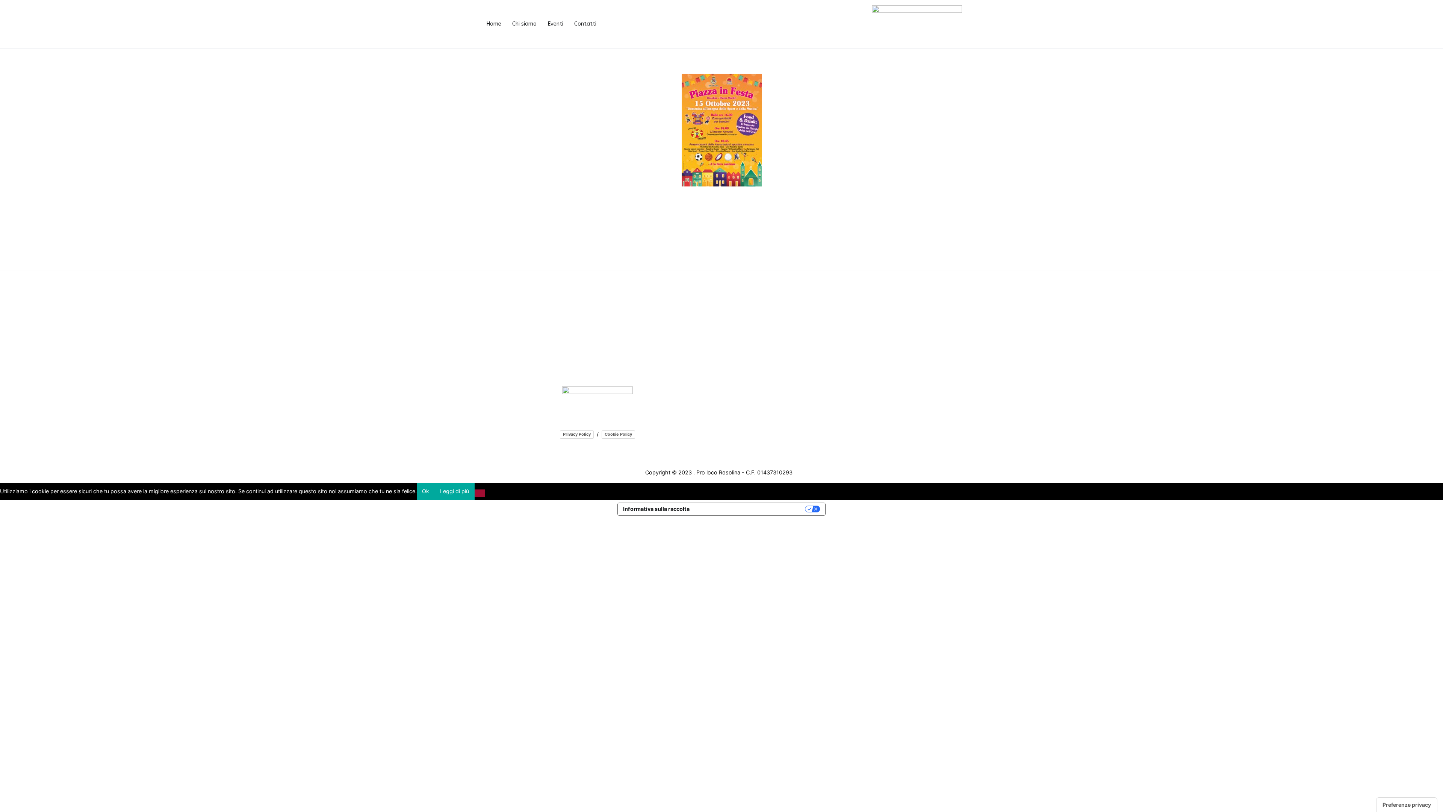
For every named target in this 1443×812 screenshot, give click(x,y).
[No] (480, 493)
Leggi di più (454, 491)
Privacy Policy (577, 434)
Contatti (585, 24)
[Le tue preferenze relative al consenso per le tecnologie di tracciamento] (1406, 805)
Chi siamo (524, 24)
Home (493, 24)
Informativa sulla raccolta (656, 509)
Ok (425, 491)
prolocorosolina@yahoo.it (604, 354)
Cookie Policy (618, 434)
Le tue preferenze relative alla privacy (750, 509)
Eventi (555, 24)
